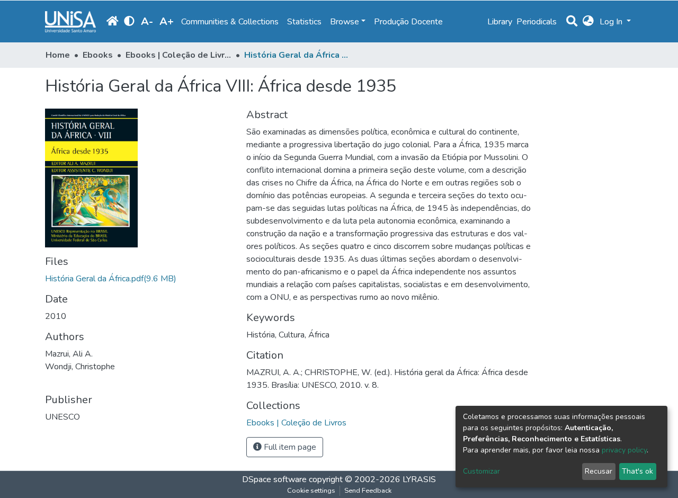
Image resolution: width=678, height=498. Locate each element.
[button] (588, 21)
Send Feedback (367, 490)
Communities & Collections (230, 22)
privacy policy (624, 450)
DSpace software (274, 479)
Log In (612, 22)
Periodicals (536, 22)
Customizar (481, 471)
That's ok (637, 471)
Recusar (598, 471)
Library (499, 22)
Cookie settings (311, 490)
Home (58, 55)
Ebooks (98, 55)
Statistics (304, 22)
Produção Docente (408, 22)
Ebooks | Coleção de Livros (178, 55)
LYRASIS (419, 479)
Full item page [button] (289, 447)
